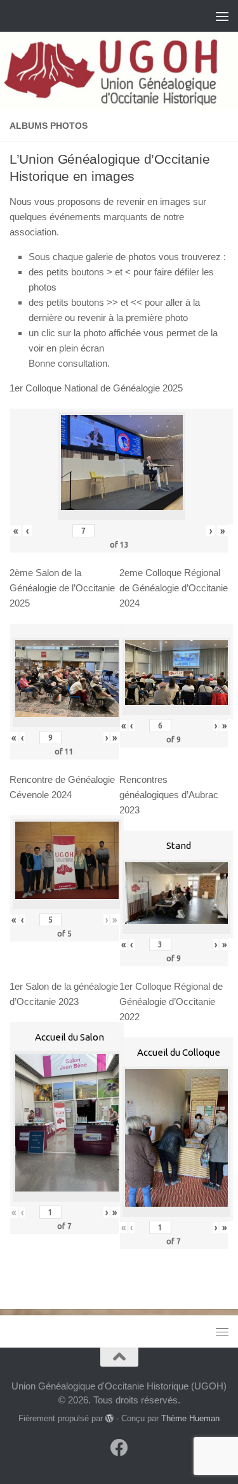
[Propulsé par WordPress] (109, 1418)
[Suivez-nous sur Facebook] (119, 1448)
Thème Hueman (190, 1418)
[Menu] (222, 16)
